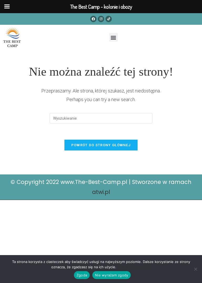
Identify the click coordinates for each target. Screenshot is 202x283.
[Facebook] (93, 19)
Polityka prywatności (134, 267)
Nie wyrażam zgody (111, 275)
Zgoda (82, 275)
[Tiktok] (108, 19)
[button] (113, 37)
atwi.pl (101, 192)
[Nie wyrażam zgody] (195, 269)
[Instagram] (101, 19)
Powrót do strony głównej (101, 145)
